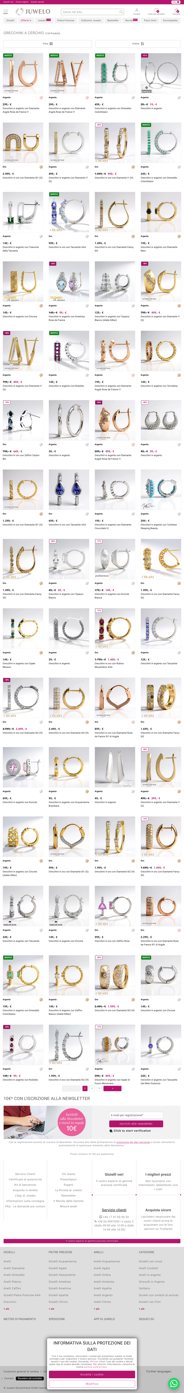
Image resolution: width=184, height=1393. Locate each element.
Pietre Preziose (65, 20)
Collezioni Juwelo (91, 20)
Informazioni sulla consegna (25, 1201)
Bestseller (113, 20)
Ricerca (121, 12)
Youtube (151, 1330)
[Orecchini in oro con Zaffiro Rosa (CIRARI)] (115, 906)
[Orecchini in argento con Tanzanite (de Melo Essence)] (161, 1044)
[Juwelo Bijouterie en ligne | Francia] (156, 1377)
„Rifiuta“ (93, 1361)
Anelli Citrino (102, 1302)
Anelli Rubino (12, 1282)
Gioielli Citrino (58, 1302)
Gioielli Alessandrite (62, 1275)
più (7, 1309)
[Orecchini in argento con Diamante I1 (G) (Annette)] (69, 142)
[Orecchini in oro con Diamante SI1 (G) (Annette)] (23, 142)
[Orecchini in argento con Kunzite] (23, 767)
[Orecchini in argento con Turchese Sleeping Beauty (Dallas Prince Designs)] (161, 489)
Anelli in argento (150, 1275)
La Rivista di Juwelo (68, 1190)
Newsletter (68, 1196)
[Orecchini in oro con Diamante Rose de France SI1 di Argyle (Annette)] (115, 698)
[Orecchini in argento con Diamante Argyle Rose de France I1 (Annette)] (115, 351)
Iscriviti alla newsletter (136, 1124)
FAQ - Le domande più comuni (25, 1207)
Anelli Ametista (104, 1282)
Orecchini (10, 1302)
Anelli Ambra (102, 1275)
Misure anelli (68, 1207)
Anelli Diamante (14, 1268)
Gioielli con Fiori (150, 1302)
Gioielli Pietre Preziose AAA (22, 1295)
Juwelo (44, 20)
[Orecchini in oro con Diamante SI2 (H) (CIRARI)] (69, 698)
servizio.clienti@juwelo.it (80, 2)
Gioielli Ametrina (60, 1289)
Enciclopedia (170, 20)
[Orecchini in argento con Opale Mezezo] (23, 628)
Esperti (68, 1185)
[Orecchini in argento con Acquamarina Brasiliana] (69, 767)
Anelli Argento (103, 1295)
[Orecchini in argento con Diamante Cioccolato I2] (115, 489)
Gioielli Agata (58, 1268)
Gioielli (10, 20)
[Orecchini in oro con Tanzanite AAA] (69, 489)
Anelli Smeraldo (14, 1275)
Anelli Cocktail (148, 1268)
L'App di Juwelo (25, 1196)
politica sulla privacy (95, 1367)
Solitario (144, 1289)
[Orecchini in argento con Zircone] (23, 281)
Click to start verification (132, 1131)
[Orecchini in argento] (69, 420)
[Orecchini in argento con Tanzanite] (161, 628)
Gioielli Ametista (60, 1282)
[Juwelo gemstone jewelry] (177, 1377)
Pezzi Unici (150, 20)
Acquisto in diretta (25, 1190)
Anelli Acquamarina (107, 1262)
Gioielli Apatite (58, 1295)
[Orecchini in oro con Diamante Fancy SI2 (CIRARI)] (115, 212)
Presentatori (68, 1180)
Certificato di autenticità (25, 1180)
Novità (131, 20)
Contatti (9, 1378)
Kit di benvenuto (25, 1185)
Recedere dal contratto (30, 1378)
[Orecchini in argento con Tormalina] (161, 351)
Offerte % (26, 20)
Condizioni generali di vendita (21, 1371)
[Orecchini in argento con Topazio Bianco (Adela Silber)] (115, 281)
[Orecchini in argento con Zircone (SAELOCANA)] (69, 906)
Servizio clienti (114, 1210)
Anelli (7, 1262)
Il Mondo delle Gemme (69, 1201)
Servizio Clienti (25, 1174)
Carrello (176, 13)
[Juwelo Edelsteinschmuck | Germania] (149, 1377)
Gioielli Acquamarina (63, 1262)
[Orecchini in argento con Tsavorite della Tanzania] (23, 212)
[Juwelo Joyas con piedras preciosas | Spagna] (170, 1377)
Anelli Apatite (103, 1289)
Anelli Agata (102, 1268)
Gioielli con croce (150, 1262)
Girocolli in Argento (152, 1282)
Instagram (160, 1330)
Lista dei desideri (156, 13)
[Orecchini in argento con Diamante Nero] (161, 212)
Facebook (142, 1330)
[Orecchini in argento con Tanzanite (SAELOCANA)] (23, 906)
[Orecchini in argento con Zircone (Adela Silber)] (23, 836)
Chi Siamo (68, 1174)
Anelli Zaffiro (12, 1289)
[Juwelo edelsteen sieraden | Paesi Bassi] (163, 1377)
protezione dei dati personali (133, 1142)
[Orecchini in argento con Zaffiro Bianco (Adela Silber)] (69, 975)
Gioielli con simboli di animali (159, 1295)
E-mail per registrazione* (127, 1115)
